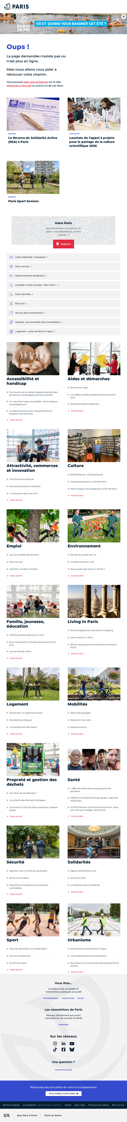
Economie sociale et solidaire (25, 486)
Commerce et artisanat (21, 479)
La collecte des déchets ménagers (27, 800)
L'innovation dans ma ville (23, 493)
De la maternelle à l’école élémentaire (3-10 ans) (32, 643)
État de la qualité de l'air (83, 554)
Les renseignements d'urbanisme (88, 955)
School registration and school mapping (91, 630)
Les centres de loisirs (20, 651)
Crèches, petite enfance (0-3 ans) (26, 635)
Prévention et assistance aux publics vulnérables (28, 886)
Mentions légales (11, 1105)
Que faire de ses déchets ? (23, 793)
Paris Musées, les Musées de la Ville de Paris (93, 488)
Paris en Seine (53, 1115)
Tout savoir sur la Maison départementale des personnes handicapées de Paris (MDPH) (33, 393)
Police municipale (19, 878)
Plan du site (118, 1105)
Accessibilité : (42, 1105)
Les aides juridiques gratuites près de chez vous (93, 396)
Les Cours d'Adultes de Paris (24, 554)
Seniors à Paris (78, 878)
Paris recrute (16, 562)
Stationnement (78, 727)
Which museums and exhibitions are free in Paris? (93, 646)
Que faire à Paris (27, 1115)
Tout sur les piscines (19, 955)
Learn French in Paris (81, 637)
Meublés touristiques (20, 720)
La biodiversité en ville (82, 562)
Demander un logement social (25, 712)
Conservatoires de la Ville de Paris (88, 481)
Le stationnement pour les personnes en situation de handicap (31, 412)
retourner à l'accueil (19, 85)
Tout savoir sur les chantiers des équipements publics (94, 964)
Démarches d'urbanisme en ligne (88, 948)
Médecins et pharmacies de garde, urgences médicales (94, 799)
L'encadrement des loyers (23, 727)
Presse (68, 1105)
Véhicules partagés (80, 712)
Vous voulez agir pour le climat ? (87, 569)
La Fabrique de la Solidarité (85, 885)
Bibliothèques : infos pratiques (86, 474)
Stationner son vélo (80, 720)
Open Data (80, 1105)
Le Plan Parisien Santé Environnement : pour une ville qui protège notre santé (94, 808)
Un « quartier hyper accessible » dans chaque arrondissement (33, 403)
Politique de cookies (98, 1105)
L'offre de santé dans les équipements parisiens (90, 790)
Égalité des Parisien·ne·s (83, 870)
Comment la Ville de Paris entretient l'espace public (33, 808)
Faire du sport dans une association (28, 948)
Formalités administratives (84, 404)
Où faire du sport (18, 963)
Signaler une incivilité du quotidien (28, 870)
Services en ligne (79, 387)
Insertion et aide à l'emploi (23, 569)
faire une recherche (35, 82)
